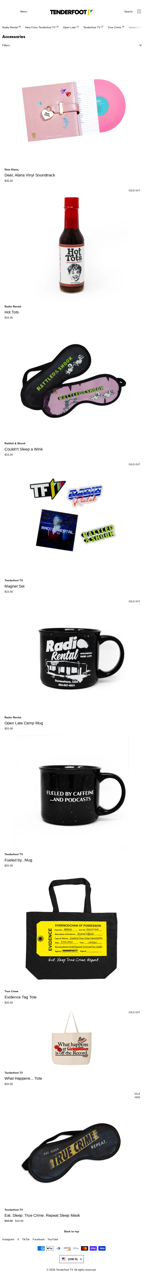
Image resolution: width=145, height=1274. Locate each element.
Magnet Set (15, 586)
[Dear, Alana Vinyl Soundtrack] (72, 107)
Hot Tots (12, 312)
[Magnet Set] (72, 518)
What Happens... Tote (23, 1078)
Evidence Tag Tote (21, 997)
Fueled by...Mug (18, 860)
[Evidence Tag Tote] (72, 929)
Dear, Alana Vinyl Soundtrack (30, 175)
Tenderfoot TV (64, 1269)
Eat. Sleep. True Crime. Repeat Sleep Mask (42, 1215)
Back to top (71, 1231)
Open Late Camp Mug (24, 723)
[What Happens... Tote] (71, 1038)
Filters (6, 45)
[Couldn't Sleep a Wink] (72, 381)
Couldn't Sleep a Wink (24, 449)
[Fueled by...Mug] (72, 792)
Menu (23, 11)
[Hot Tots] (72, 244)
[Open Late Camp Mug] (72, 655)
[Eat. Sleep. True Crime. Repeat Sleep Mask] (72, 1148)
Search (128, 11)
